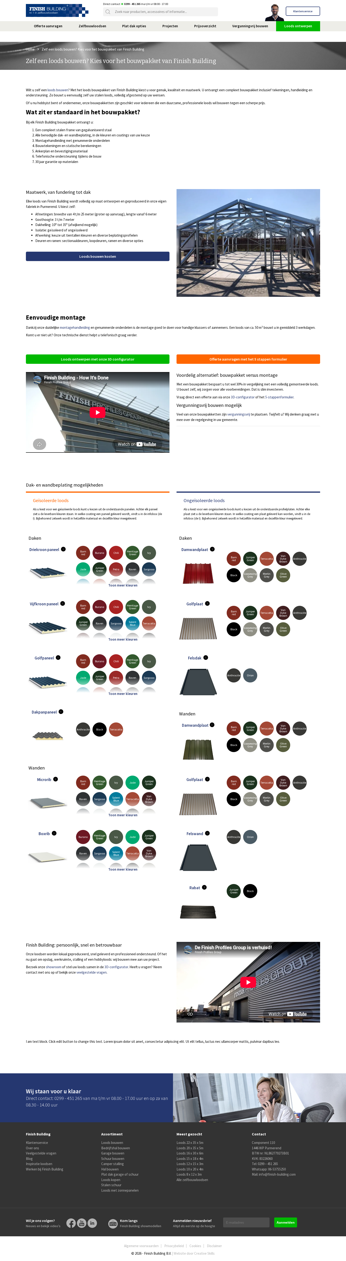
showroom (53, 967)
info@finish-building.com (277, 1174)
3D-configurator (243, 397)
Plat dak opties (134, 26)
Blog (29, 1158)
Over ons (32, 1148)
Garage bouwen (112, 1153)
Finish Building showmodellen (140, 1223)
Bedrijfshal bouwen (115, 1148)
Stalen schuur (111, 1185)
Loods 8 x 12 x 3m (189, 1174)
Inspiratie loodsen (39, 1164)
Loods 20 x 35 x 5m (190, 1148)
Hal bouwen (110, 1169)
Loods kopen (110, 1180)
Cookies (195, 1246)
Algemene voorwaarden (141, 1246)
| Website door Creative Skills (193, 1253)
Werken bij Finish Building (44, 1169)
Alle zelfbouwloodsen (192, 1180)
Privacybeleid (174, 1246)
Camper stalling (112, 1164)
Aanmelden (286, 1222)
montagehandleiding (75, 327)
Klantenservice (303, 11)
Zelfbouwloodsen (92, 26)
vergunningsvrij (238, 414)
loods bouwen (58, 90)
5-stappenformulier (279, 397)
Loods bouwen (112, 1142)
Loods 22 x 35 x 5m (190, 1142)
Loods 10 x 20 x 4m (190, 1169)
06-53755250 (277, 1169)
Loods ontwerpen (298, 26)
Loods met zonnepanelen (120, 1190)
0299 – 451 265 (268, 1164)
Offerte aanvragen (48, 26)
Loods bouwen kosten (97, 256)
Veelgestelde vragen (41, 1153)
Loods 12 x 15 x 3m (190, 1164)
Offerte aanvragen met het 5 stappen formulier (248, 359)
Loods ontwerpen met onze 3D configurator (97, 359)
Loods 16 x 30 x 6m (190, 1153)
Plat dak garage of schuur (120, 1174)
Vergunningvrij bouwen (250, 26)
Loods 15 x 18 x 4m (190, 1158)
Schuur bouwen (112, 1158)
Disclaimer (214, 1246)
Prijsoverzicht (205, 26)
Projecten (170, 26)
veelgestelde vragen (91, 972)
